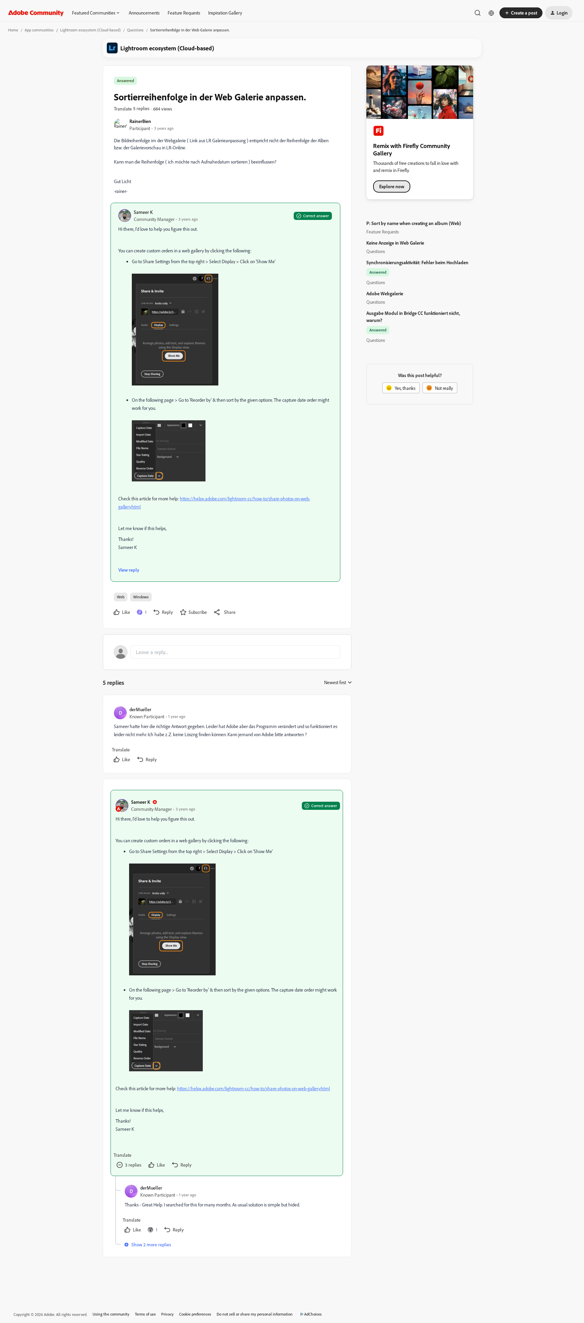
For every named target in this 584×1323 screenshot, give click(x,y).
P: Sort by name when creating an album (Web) (413, 223)
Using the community (111, 1314)
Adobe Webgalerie (384, 293)
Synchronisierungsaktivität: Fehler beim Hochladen (417, 262)
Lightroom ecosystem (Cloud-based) (90, 29)
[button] (521, 12)
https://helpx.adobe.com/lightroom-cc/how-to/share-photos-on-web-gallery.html (253, 1088)
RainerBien (140, 121)
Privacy (167, 1314)
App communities (39, 29)
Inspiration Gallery (225, 13)
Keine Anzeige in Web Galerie (395, 243)
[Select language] (491, 12)
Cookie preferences (195, 1314)
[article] (227, 735)
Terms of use (145, 1314)
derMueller (140, 709)
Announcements (144, 13)
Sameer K (143, 212)
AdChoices (313, 1314)
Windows (141, 596)
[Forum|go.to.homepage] (36, 12)
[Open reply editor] (227, 652)
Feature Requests (184, 13)
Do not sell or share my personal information (255, 1314)
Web (120, 596)
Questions (135, 29)
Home (13, 29)
